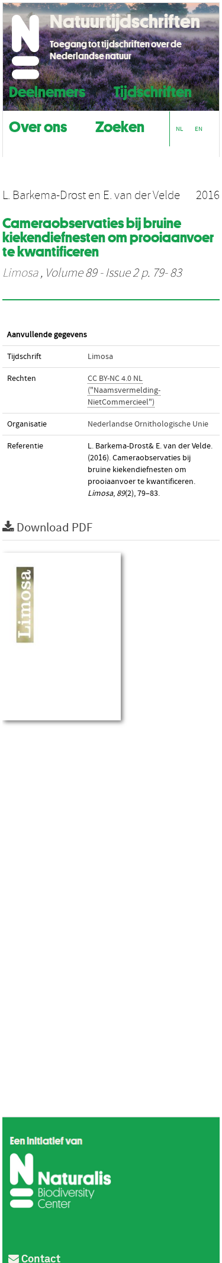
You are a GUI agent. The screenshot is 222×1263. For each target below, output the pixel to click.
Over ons (38, 125)
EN (198, 129)
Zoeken (119, 125)
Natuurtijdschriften (125, 21)
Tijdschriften (153, 90)
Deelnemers (47, 90)
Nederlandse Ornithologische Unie (148, 424)
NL (179, 129)
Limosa (20, 273)
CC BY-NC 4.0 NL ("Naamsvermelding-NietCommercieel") (124, 390)
